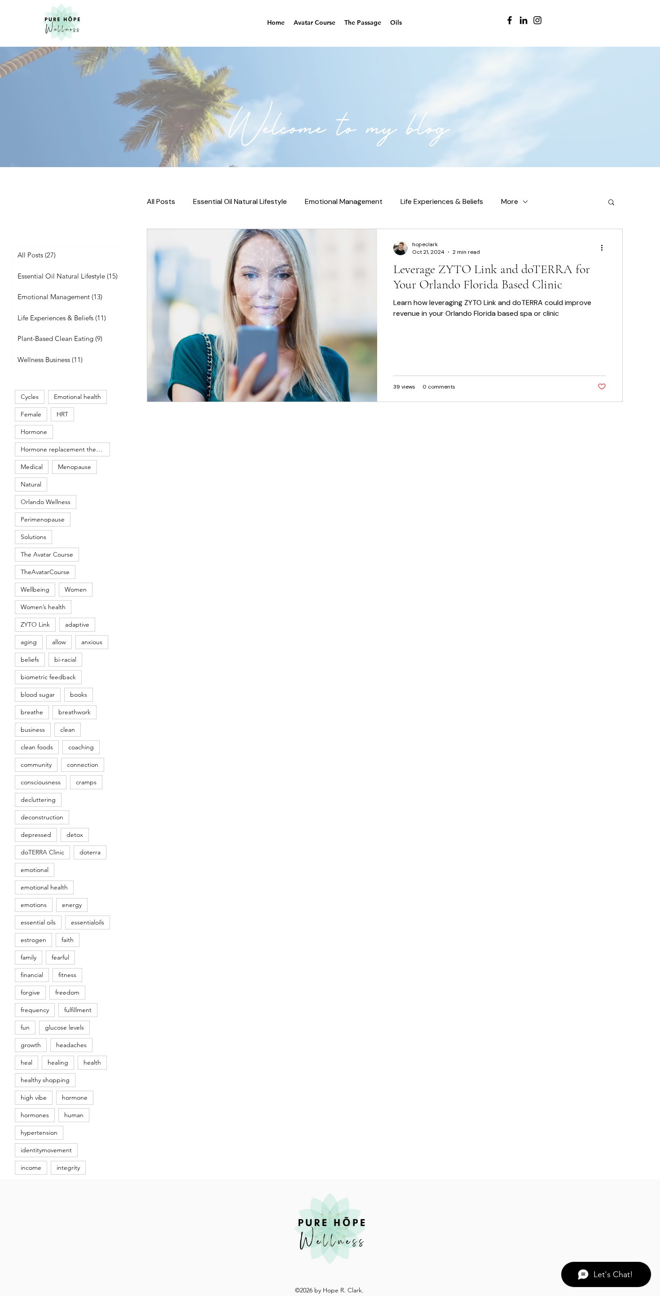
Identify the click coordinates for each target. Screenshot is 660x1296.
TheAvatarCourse (45, 572)
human (74, 1115)
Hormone (34, 432)
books (78, 694)
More (509, 201)
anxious (91, 642)
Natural (31, 484)
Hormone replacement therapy (64, 449)
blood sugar (38, 694)
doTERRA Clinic (42, 852)
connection (82, 765)
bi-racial (65, 659)
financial (32, 975)
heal (26, 1062)
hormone (75, 1097)
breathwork (74, 712)
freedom (67, 992)
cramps (86, 782)
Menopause (74, 467)
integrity (68, 1167)
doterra (90, 852)
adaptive (77, 624)
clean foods (37, 747)
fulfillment (78, 1010)
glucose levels (64, 1027)
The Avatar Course (47, 554)
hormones (35, 1115)
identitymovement (46, 1150)
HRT (62, 414)
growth (31, 1045)
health (92, 1062)
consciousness (41, 782)
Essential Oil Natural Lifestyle (240, 201)
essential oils (38, 922)
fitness (67, 975)
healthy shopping (45, 1080)
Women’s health (43, 607)
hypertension (39, 1132)
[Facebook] (509, 20)
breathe (32, 712)
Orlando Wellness (45, 502)
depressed (36, 835)
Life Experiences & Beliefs (441, 201)
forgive (30, 992)
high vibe (34, 1097)
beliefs (30, 659)
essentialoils (87, 922)
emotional (34, 870)
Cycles (30, 397)
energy (72, 905)
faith (68, 940)
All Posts (161, 201)
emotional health (44, 887)
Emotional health (77, 397)
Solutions (33, 537)
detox (74, 835)
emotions (34, 905)
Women (76, 589)
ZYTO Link (35, 624)
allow (59, 642)
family (28, 957)
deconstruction (42, 817)
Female (31, 414)
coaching (81, 747)
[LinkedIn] (523, 20)
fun (25, 1027)
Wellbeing (35, 589)
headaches (71, 1045)
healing (58, 1062)
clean (67, 729)
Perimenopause (43, 519)
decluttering (38, 800)
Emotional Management (344, 201)
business (33, 729)
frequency (35, 1010)
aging (29, 642)
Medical (32, 467)
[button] (611, 203)
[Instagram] (537, 20)
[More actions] (604, 248)
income (31, 1167)
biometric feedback (48, 677)
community (36, 765)
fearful (60, 957)
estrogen (33, 940)
